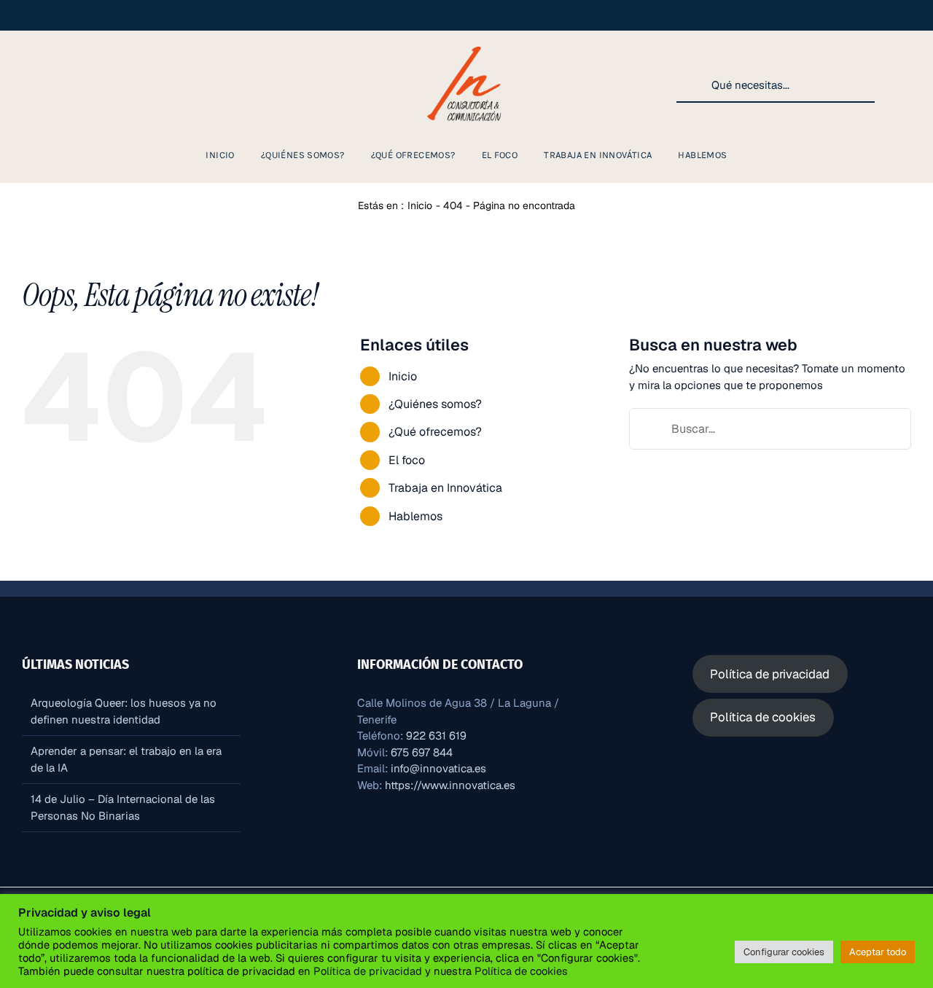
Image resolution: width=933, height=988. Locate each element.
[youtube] (110, 85)
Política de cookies (520, 971)
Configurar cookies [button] (783, 952)
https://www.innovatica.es (450, 785)
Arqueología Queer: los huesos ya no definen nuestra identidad (123, 711)
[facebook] (64, 85)
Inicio (403, 376)
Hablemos (415, 516)
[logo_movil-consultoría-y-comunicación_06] (466, 45)
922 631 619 (436, 735)
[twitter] (134, 85)
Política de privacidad (367, 971)
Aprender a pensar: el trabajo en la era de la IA (126, 759)
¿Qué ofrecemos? (435, 431)
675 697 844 (422, 752)
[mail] (180, 85)
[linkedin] (87, 85)
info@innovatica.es (438, 768)
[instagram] (40, 85)
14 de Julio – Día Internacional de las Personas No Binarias (123, 807)
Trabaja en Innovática (445, 487)
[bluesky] (157, 85)
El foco (407, 460)
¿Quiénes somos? (435, 404)
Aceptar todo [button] (877, 952)
